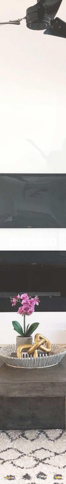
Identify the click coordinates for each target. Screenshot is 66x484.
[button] (7, 477)
